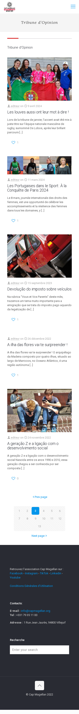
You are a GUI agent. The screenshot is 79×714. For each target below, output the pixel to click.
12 (59, 518)
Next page (38, 535)
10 (43, 518)
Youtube (15, 577)
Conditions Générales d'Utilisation (31, 586)
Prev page (41, 497)
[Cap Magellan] (9, 6)
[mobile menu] (73, 6)
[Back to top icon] (39, 685)
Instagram (31, 573)
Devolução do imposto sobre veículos (39, 289)
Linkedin (55, 573)
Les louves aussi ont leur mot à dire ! (38, 112)
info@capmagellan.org (35, 610)
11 (51, 518)
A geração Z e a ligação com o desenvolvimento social (33, 445)
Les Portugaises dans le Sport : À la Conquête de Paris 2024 (36, 187)
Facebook (16, 573)
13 (39, 526)
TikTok (44, 573)
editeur (15, 106)
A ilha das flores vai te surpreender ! (37, 344)
